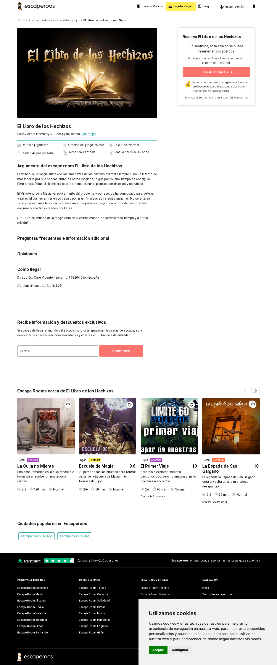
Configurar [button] (180, 650)
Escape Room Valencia (31, 613)
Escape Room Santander (32, 632)
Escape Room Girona (92, 607)
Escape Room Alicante (31, 600)
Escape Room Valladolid (94, 600)
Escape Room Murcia (92, 613)
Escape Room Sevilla (30, 607)
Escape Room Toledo (92, 587)
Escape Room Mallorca (155, 594)
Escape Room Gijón (67, 20)
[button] (255, 391)
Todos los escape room (217, 594)
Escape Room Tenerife (155, 587)
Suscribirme (121, 351)
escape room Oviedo (36, 536)
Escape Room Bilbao (30, 626)
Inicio (205, 587)
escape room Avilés (75, 536)
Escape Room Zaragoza (32, 619)
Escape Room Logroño (93, 626)
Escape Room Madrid (30, 594)
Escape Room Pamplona (94, 619)
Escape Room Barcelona (32, 587)
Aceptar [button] (158, 650)
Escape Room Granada (93, 594)
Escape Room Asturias (38, 20)
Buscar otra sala (216, 72)
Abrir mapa (88, 134)
